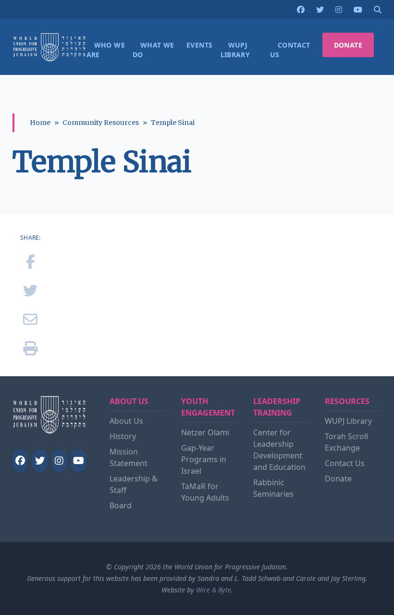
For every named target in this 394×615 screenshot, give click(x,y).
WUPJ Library (348, 421)
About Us (126, 421)
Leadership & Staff (134, 484)
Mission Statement (129, 457)
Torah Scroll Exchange (346, 442)
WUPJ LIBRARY (235, 49)
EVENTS (199, 44)
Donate (338, 478)
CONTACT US (290, 49)
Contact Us (345, 463)
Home (40, 122)
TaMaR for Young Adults (205, 492)
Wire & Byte (213, 589)
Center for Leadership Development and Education (279, 449)
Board (121, 505)
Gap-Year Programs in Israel (203, 459)
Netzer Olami (205, 432)
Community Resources (100, 122)
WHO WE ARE (105, 49)
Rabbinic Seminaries (273, 488)
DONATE (348, 44)
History (123, 436)
